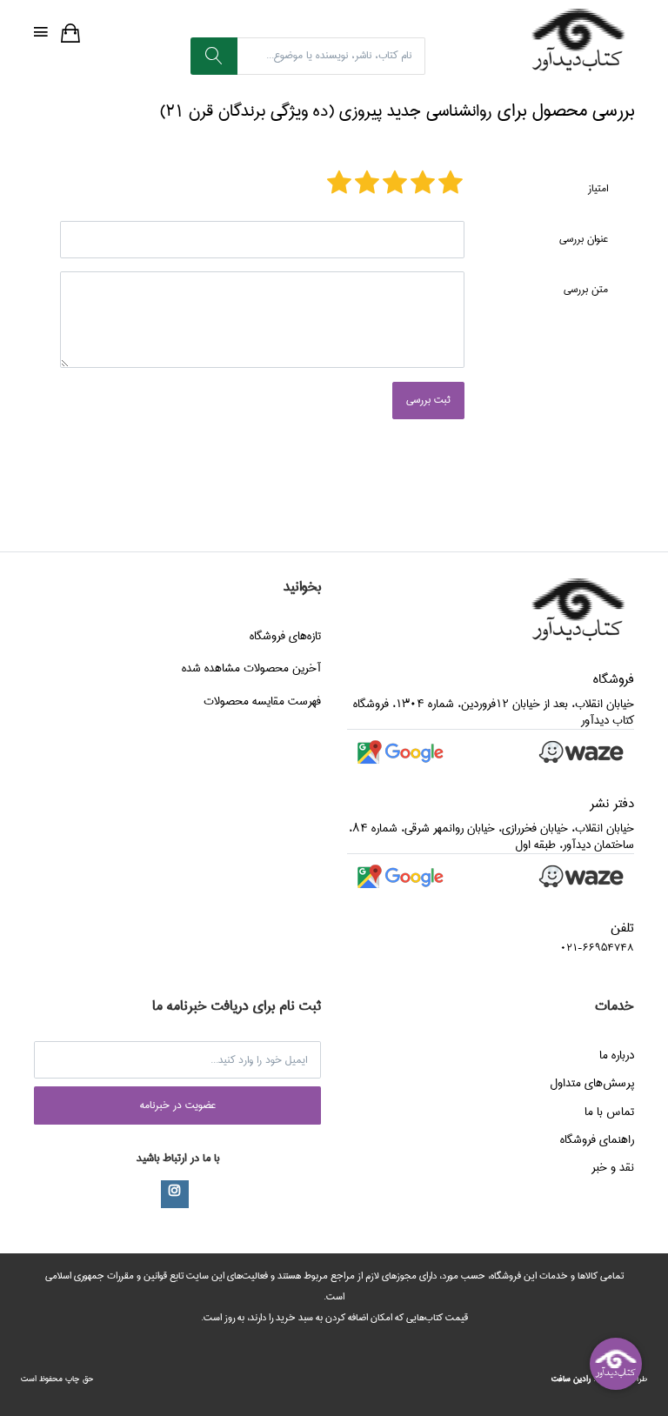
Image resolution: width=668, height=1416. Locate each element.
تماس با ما (609, 1111)
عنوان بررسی (583, 239)
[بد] (450, 184)
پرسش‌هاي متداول (592, 1082)
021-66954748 (597, 948)
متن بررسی (586, 289)
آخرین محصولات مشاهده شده (251, 668)
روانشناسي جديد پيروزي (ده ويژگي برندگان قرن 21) (325, 111)
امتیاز (598, 188)
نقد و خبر (612, 1167)
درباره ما (616, 1055)
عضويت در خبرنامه (178, 1105)
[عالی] (339, 184)
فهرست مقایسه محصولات (262, 701)
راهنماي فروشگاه (597, 1139)
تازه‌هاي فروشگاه (285, 635)
